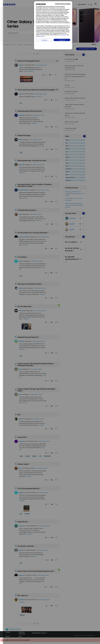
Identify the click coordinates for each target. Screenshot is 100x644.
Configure (44, 40)
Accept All (62, 40)
